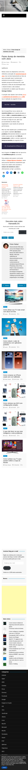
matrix (6, 314)
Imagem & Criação (7, 703)
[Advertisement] (14, 32)
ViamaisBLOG (14, 4)
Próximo (21, 285)
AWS (3, 682)
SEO (3, 751)
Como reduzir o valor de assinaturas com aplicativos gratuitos (12, 342)
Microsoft (4, 727)
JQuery (4, 716)
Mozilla (4, 730)
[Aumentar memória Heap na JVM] (19, 190)
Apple (3, 678)
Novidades (4, 734)
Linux (3, 720)
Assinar (22, 232)
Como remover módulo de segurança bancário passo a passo (16, 624)
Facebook (4, 696)
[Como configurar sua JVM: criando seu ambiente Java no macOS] (7, 203)
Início (4, 49)
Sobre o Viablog (13, 663)
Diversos (4, 692)
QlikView (4, 744)
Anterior (7, 285)
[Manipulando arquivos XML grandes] (7, 191)
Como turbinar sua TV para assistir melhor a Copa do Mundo (12, 460)
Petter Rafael (6, 62)
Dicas (8, 49)
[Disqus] (14, 488)
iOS (3, 706)
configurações (22, 762)
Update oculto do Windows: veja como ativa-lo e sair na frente (16, 660)
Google (4, 699)
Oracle (3, 737)
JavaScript (4, 713)
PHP (3, 741)
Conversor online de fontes (16, 628)
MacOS (4, 723)
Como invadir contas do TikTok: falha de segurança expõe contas (16, 644)
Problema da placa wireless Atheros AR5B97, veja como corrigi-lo (16, 654)
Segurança (5, 748)
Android (4, 675)
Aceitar (4, 767)
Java (7, 64)
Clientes (4, 685)
